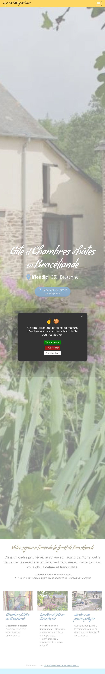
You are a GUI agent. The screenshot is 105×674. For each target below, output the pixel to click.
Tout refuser (52, 347)
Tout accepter (52, 342)
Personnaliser (52, 353)
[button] (8, 269)
